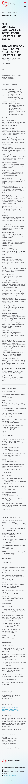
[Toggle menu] (25, 6)
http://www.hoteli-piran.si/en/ (10, 710)
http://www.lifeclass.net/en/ (10, 709)
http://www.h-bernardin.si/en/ (10, 707)
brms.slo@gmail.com (10, 775)
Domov (3, 12)
